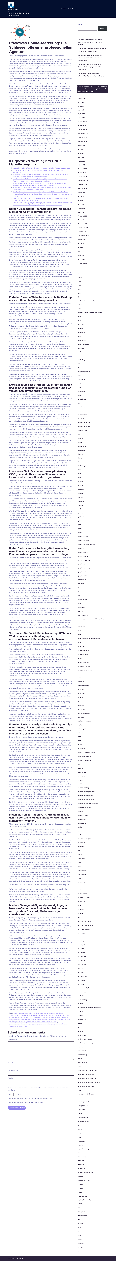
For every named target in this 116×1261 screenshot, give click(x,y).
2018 (79, 281)
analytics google (83, 344)
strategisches (82, 1062)
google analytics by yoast (86, 544)
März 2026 (81, 118)
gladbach (81, 517)
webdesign (81, 1145)
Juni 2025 (81, 153)
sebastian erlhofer (84, 898)
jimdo (79, 634)
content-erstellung (56, 1013)
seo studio (81, 980)
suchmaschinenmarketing (86, 1074)
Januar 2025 (82, 173)
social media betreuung (85, 1039)
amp (79, 336)
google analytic (83, 536)
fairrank (80, 505)
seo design (81, 941)
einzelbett (81, 485)
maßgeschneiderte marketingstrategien (22, 1019)
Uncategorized (83, 1117)
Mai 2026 (81, 110)
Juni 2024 (81, 200)
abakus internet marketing (86, 301)
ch (79, 403)
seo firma (81, 949)
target (80, 1090)
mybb (80, 744)
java (79, 631)
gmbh (80, 529)
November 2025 (83, 133)
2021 (79, 293)
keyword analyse (83, 650)
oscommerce (82, 831)
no (79, 764)
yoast (80, 1239)
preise (80, 854)
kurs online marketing (85, 670)
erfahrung (61, 1015)
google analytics (83, 540)
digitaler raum (53, 1015)
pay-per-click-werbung (63, 1019)
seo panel (81, 972)
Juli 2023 (81, 243)
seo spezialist (82, 976)
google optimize (83, 552)
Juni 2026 (81, 106)
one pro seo (82, 776)
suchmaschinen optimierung (87, 1070)
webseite (81, 1165)
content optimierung (84, 426)
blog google (82, 391)
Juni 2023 (81, 247)
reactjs (80, 878)
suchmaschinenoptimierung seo (20, 1024)
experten (45, 1017)
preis (79, 850)
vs (78, 1125)
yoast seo (81, 1243)
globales (80, 521)
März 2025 (81, 165)
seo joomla (81, 953)
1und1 (80, 277)
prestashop (81, 858)
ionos (79, 623)
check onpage (82, 407)
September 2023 (83, 235)
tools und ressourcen (39, 1024)
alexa (79, 320)
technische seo (83, 1098)
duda (79, 470)
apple (80, 352)
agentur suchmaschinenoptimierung (90, 313)
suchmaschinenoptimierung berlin (89, 1082)
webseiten (81, 1168)
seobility (81, 996)
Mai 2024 (81, 204)
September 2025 (83, 141)
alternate (81, 324)
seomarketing (82, 1000)
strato (80, 1066)
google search (82, 564)
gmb (79, 525)
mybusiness (82, 748)
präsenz (12, 1022)
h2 (79, 591)
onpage (80, 811)
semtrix (80, 913)
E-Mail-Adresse (13, 1070)
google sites (82, 572)
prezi (79, 862)
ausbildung (81, 360)
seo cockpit (82, 937)
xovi (79, 1235)
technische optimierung (86, 1094)
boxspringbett (82, 399)
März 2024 (81, 212)
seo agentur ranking (84, 921)
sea (79, 886)
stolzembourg (82, 1055)
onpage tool (82, 823)
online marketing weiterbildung (88, 803)
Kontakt (70, 9)
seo (79, 917)
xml (79, 1231)
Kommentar (12, 1040)
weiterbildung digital (84, 1200)
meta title (81, 733)
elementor (81, 489)
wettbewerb (23, 1026)
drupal (80, 462)
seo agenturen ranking (85, 925)
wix (79, 1208)
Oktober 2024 (82, 184)
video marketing (83, 1121)
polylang (81, 846)
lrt (78, 701)
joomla (80, 642)
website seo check (84, 1180)
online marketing (83, 788)
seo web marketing (84, 988)
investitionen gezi (63, 1017)
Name (10, 1063)
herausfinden (82, 599)
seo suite (81, 984)
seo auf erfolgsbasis (84, 929)
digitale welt (43, 1015)
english (80, 493)
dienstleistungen (32, 1015)
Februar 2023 (82, 263)
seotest (80, 1004)
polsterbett (81, 843)
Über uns (63, 9)
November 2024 (83, 180)
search (80, 890)
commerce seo (83, 415)
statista (80, 1047)
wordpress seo (83, 1216)
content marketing (84, 422)
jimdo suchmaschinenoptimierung (89, 638)
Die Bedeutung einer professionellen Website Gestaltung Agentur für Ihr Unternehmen (90, 66)
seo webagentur (83, 992)
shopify (80, 1011)
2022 (79, 297)
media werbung (83, 725)
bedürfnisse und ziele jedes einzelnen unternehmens (31, 1013)
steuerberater (82, 1051)
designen (81, 438)
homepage (81, 607)
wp (79, 1219)
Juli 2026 (81, 102)
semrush (81, 909)
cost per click (82, 430)
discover (81, 454)
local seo (81, 697)
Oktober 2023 (82, 232)
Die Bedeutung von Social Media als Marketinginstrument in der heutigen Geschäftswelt (90, 57)
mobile (80, 737)
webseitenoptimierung (85, 1172)
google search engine (85, 568)
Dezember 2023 (83, 224)
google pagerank (83, 556)
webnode (81, 1161)
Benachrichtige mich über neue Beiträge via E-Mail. (26, 1102)
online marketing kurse (85, 795)
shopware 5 (82, 1019)
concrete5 (81, 419)
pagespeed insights (84, 839)
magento (81, 705)
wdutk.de (13, 9)
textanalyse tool (83, 1102)
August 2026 (82, 98)
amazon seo (82, 332)
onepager (81, 780)
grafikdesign (82, 580)
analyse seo (82, 340)
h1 (78, 587)
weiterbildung (82, 1196)
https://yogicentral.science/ (86, 86)
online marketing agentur (45, 1019)
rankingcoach (82, 874)
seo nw (80, 968)
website (80, 1176)
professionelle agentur (23, 1022)
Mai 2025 (81, 157)
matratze (81, 717)
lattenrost (81, 682)
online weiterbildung (84, 807)
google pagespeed (84, 560)
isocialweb (81, 627)
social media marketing (49, 1022)
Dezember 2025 (83, 130)
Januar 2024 (82, 220)
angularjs (81, 348)
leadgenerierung (83, 686)
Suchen (80, 24)
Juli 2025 (81, 149)
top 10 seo (81, 1110)
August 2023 (82, 239)
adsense (80, 305)
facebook (81, 501)
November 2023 (83, 228)
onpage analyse (83, 815)
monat (80, 741)
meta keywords (83, 729)
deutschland (82, 446)
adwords (81, 309)
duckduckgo (82, 466)
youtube (80, 1247)
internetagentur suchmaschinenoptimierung (92, 619)
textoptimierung (83, 1106)
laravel (80, 678)
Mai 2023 (81, 251)
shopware (81, 1015)
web (79, 1137)
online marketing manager (86, 799)
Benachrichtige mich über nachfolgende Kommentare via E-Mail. (31, 1098)
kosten (80, 658)
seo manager (82, 964)
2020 (79, 289)
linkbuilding (81, 693)
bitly (79, 387)
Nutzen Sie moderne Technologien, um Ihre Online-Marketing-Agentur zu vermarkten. (42, 168)
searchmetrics (82, 894)
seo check (81, 933)
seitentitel (81, 901)
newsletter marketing (85, 760)
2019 (79, 285)
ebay (79, 474)
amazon (80, 328)
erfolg (68, 1015)
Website (10, 1078)
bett (79, 375)
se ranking (81, 882)
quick (79, 866)
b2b (79, 364)
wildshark (81, 1204)
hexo (79, 603)
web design (81, 1141)
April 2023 (81, 255)
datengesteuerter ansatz (17, 1015)
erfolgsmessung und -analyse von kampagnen (25, 1017)
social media (82, 1035)
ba (79, 367)
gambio (80, 513)
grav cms (81, 583)
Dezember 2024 (83, 177)
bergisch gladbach (84, 371)
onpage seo (82, 819)
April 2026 (81, 114)
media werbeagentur (85, 721)
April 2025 (81, 161)
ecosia (80, 477)
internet (80, 611)
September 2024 (83, 188)
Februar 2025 (82, 169)
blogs (79, 395)
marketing (81, 709)
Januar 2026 (82, 126)
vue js (80, 1129)
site (79, 1027)
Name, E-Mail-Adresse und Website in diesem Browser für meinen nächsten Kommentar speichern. (38, 1089)
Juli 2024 (81, 196)
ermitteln (81, 497)
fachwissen (52, 1017)
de (79, 434)
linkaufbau (81, 689)
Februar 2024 (82, 216)
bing (79, 383)
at (78, 356)
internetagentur (83, 615)
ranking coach (82, 870)
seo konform (82, 956)
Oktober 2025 (82, 137)
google (80, 532)
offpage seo (82, 772)
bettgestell (81, 379)
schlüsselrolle (36, 1022)
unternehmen (51, 1024)
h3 (79, 595)
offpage (80, 768)
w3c (79, 1133)
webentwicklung (83, 1149)
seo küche (81, 960)
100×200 (81, 273)
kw (79, 674)
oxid (79, 835)
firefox (80, 509)
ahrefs (80, 317)
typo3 (80, 1113)
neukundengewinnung (85, 756)
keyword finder (83, 654)
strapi (80, 1058)
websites (81, 1188)
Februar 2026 (82, 122)
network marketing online (86, 752)
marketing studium (84, 713)
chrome (80, 411)
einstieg (80, 481)
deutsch (80, 442)
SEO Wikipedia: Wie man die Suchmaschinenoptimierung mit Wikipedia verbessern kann (92, 88)
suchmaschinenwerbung (86, 1086)
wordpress (81, 1212)
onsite (80, 827)
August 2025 (82, 145)
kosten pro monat (83, 662)
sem (79, 905)
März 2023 (81, 259)
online (80, 784)
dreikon (80, 458)
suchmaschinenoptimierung (87, 1078)
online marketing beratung (86, 792)
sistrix (80, 1023)
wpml (79, 1227)
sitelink (80, 1031)
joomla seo (81, 646)
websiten (81, 1184)
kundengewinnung (84, 666)
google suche (82, 576)
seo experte (82, 945)
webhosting (82, 1157)
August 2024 (82, 192)
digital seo (81, 450)
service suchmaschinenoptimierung (89, 1007)
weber (80, 1153)
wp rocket (81, 1223)
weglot (80, 1192)
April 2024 (81, 208)
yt (78, 1251)
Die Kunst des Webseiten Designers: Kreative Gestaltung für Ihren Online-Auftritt (90, 42)
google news (82, 548)
